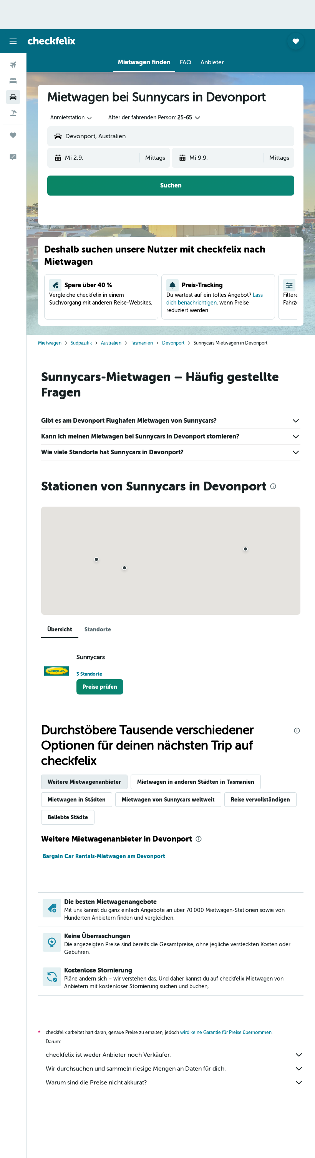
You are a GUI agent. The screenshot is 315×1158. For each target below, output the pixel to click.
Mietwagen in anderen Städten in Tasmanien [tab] (195, 782)
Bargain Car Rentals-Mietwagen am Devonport (104, 856)
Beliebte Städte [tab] (68, 817)
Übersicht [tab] (59, 629)
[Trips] (13, 135)
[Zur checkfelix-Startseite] (51, 41)
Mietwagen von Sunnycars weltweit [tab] (168, 800)
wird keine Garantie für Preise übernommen (226, 1032)
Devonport (173, 343)
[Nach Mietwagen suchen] (13, 97)
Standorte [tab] (98, 629)
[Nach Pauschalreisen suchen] (13, 113)
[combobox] (71, 118)
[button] (13, 41)
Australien (111, 343)
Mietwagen (49, 343)
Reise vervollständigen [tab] (260, 800)
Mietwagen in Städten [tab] (77, 800)
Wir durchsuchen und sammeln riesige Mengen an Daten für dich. (136, 1068)
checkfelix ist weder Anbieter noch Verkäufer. (108, 1054)
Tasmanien (142, 343)
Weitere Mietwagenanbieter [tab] (84, 782)
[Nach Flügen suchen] (13, 64)
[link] (99, 686)
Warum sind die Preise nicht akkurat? (96, 1082)
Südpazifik (81, 343)
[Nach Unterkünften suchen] (13, 81)
